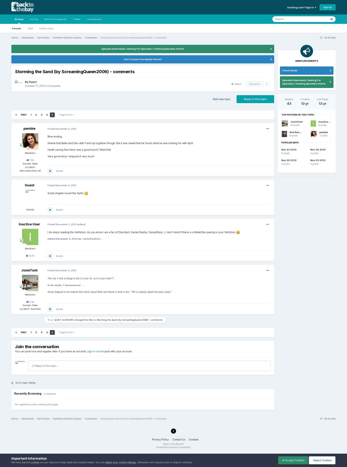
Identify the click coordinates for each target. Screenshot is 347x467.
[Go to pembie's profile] (30, 141)
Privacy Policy (160, 439)
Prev (24, 114)
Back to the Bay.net (55, 19)
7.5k (31, 160)
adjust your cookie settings (120, 462)
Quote (59, 170)
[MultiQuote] (50, 171)
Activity (34, 19)
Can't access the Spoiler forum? (143, 59)
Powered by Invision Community (173, 447)
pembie (29, 128)
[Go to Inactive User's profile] (30, 237)
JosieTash (29, 270)
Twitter (77, 19)
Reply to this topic (255, 99)
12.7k (31, 255)
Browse (19, 19)
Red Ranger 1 (297, 132)
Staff (30, 28)
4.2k (31, 301)
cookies (35, 462)
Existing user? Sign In (301, 7)
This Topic (317, 19)
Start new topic (222, 99)
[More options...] (267, 129)
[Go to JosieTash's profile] (30, 283)
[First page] (16, 115)
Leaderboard (94, 19)
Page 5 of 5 (66, 114)
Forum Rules (289, 70)
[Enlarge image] (86, 193)
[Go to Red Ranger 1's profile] (284, 134)
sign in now (94, 351)
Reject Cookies (322, 460)
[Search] (332, 19)
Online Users (46, 28)
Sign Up (327, 7)
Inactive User (29, 224)
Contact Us (178, 439)
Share (237, 84)
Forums (16, 28)
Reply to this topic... (46, 365)
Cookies (194, 439)
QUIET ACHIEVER (63, 319)
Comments (54, 85)
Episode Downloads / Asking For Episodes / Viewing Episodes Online (143, 48)
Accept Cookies (294, 460)
